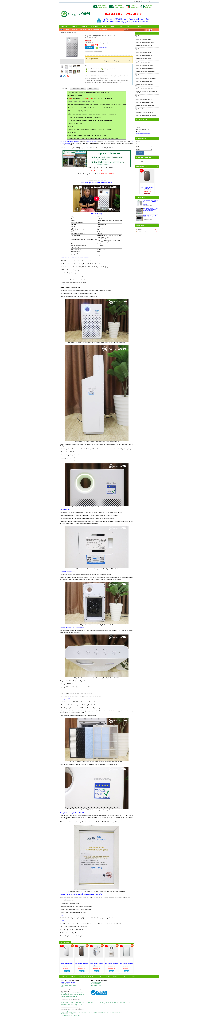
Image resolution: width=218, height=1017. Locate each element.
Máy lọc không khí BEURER (145, 88)
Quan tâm (88, 40)
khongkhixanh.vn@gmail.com (143, 133)
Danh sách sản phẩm (71, 32)
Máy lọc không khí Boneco (145, 81)
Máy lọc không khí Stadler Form (146, 78)
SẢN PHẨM (84, 26)
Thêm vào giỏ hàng (103, 47)
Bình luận (93, 88)
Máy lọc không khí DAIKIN (144, 49)
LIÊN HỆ (129, 26)
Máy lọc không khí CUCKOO (145, 75)
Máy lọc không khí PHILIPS (144, 55)
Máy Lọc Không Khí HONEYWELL (146, 71)
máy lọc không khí (92, 141)
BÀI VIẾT (121, 26)
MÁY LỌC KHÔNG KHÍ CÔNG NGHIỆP (146, 115)
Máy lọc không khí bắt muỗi (145, 102)
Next (157, 166)
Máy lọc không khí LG (143, 62)
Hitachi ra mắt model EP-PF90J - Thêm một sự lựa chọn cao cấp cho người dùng (150, 209)
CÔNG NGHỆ (94, 26)
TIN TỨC (112, 26)
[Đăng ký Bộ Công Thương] (98, 992)
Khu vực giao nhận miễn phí (68, 982)
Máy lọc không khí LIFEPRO (145, 85)
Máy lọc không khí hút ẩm (144, 99)
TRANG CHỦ (64, 26)
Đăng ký (156, 1)
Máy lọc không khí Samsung (145, 68)
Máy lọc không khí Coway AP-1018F (69, 141)
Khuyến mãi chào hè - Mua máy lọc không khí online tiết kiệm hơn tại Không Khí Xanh (86, 29)
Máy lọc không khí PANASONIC (145, 42)
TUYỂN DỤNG (138, 26)
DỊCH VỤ (104, 26)
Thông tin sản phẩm (78, 88)
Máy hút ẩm (140, 109)
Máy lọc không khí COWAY (144, 52)
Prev (155, 166)
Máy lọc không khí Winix (144, 58)
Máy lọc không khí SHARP (144, 45)
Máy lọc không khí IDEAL (144, 39)
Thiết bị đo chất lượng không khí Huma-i (147, 92)
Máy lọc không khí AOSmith (145, 65)
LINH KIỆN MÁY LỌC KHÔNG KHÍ (145, 112)
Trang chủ (62, 32)
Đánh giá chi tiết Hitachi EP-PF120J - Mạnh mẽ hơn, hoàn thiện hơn (150, 217)
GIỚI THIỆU (74, 26)
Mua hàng (66, 971)
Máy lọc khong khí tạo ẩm (144, 96)
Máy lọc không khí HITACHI (144, 36)
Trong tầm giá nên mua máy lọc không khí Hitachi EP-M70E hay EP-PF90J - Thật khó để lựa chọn (150, 202)
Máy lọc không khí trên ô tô (145, 105)
